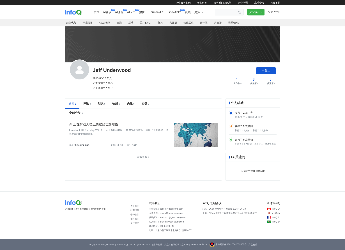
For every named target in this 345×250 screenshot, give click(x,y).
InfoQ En (276, 209)
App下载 (275, 2)
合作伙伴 (134, 214)
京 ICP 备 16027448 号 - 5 (194, 244)
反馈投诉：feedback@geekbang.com (167, 217)
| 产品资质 (252, 244)
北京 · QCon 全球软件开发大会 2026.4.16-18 (224, 209)
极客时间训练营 (222, 2)
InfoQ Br (276, 222)
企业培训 (243, 2)
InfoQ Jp (276, 213)
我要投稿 (134, 210)
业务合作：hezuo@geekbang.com (166, 213)
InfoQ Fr (276, 217)
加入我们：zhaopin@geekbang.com (166, 222)
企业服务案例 (183, 2)
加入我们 (134, 219)
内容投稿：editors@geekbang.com (166, 209)
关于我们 (134, 206)
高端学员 (259, 2)
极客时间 (202, 2)
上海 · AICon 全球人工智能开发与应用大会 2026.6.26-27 (230, 213)
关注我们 (134, 223)
